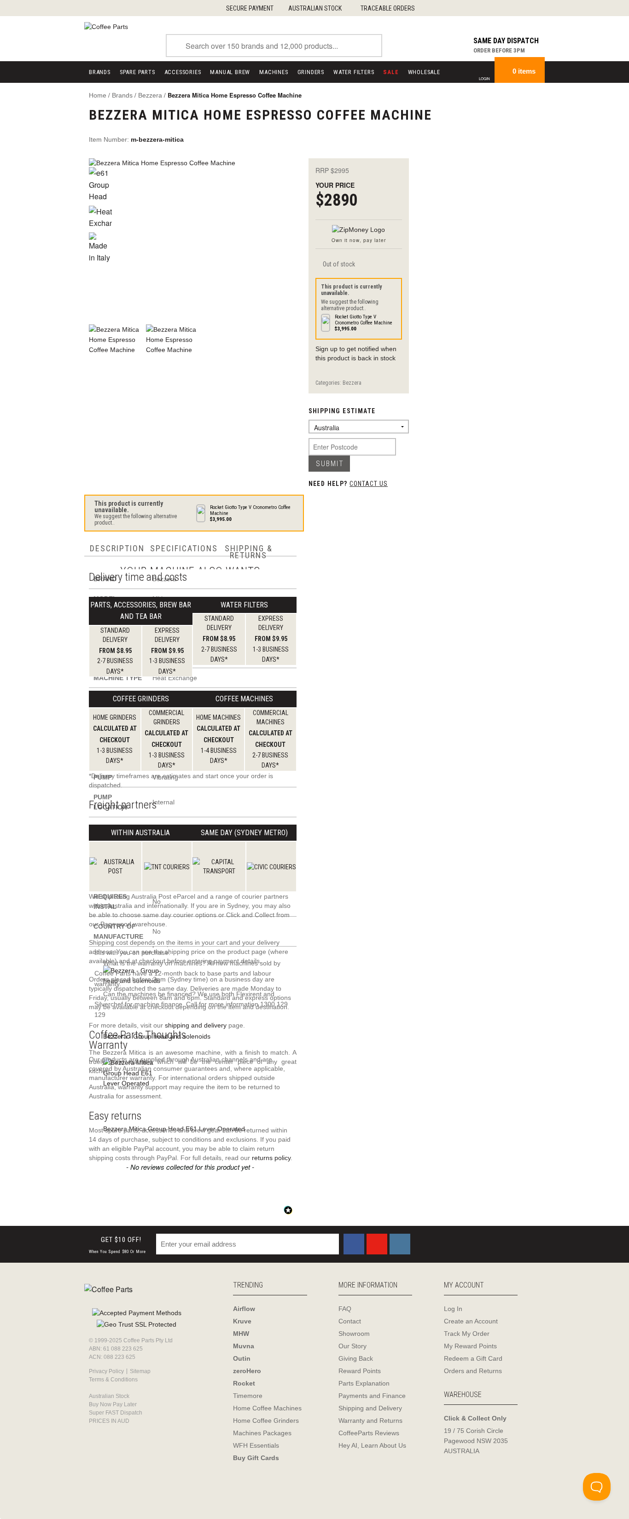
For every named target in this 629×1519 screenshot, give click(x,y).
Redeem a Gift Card (473, 1358)
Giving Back (355, 1358)
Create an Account (471, 1321)
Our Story (352, 1346)
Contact (349, 1321)
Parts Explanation (364, 1383)
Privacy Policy (106, 1371)
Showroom (354, 1333)
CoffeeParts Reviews (368, 1433)
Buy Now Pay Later (113, 1404)
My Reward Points (470, 1346)
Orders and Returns (473, 1371)
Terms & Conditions (113, 1379)
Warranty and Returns (370, 1420)
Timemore (247, 1395)
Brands (100, 72)
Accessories (182, 72)
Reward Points (359, 1371)
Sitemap (140, 1371)
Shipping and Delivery (370, 1408)
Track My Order (466, 1333)
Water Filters (353, 72)
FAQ (344, 1308)
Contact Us (368, 483)
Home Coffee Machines (267, 1408)
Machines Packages (262, 1433)
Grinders (310, 72)
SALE (390, 72)
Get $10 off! (117, 1245)
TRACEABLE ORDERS (388, 8)
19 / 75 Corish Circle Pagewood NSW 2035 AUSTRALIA (476, 1441)
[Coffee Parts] (106, 26)
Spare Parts (137, 72)
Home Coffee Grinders (266, 1420)
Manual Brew (230, 72)
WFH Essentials (256, 1445)
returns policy (271, 1157)
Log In (453, 1308)
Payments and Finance (372, 1395)
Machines (273, 72)
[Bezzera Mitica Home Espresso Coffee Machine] (196, 236)
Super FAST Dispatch (115, 1412)
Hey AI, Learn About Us (372, 1445)
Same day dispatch (506, 40)
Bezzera (352, 383)
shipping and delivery (196, 1025)
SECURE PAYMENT (250, 8)
